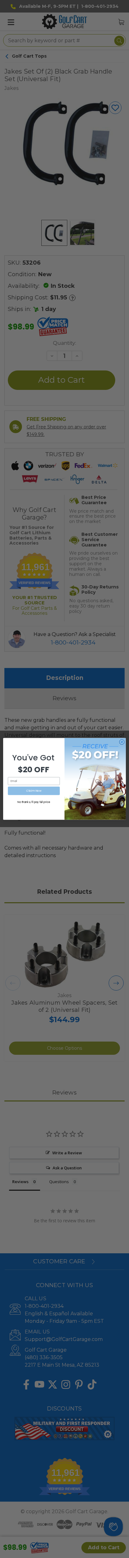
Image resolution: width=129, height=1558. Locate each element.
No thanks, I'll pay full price (34, 802)
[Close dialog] (122, 742)
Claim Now (33, 791)
